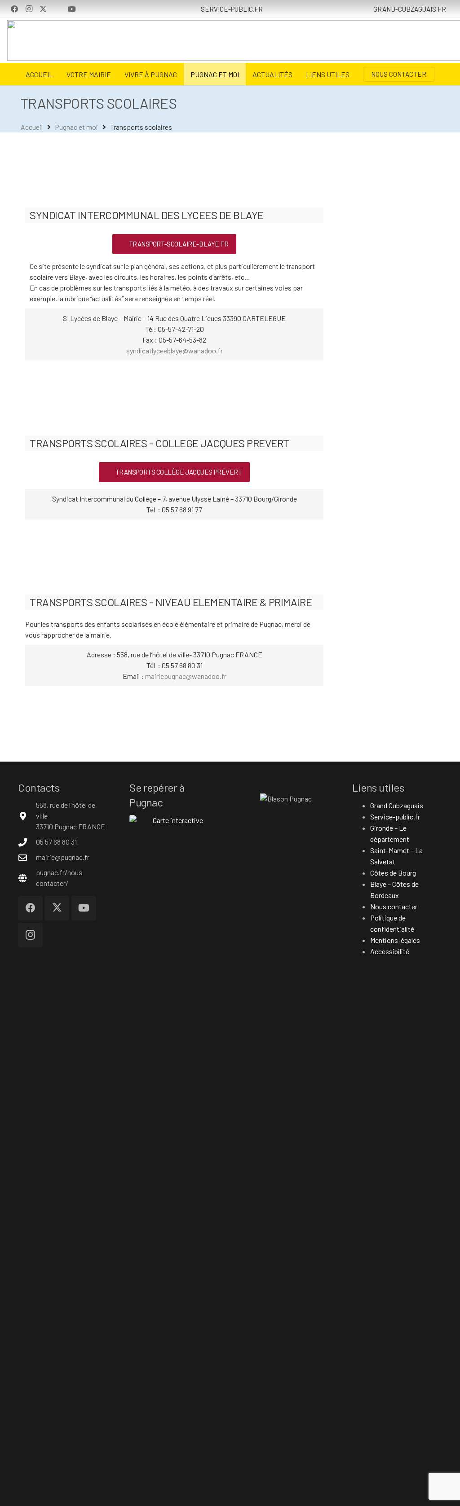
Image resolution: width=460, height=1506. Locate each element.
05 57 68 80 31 (56, 841)
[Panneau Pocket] (57, 9)
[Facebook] (14, 9)
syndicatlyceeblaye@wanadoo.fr (174, 350)
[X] (43, 9)
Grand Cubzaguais (396, 805)
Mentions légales (395, 940)
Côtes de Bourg (393, 872)
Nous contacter (393, 906)
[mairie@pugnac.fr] (27, 857)
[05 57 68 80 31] (27, 842)
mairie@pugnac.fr (62, 857)
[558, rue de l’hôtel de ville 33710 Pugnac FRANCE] (27, 816)
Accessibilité (389, 951)
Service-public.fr (395, 816)
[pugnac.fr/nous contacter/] (27, 878)
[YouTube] (72, 9)
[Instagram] (29, 9)
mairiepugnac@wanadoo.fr (185, 676)
